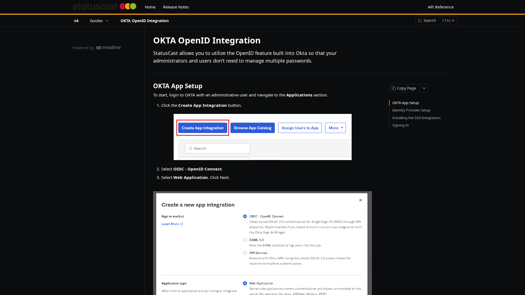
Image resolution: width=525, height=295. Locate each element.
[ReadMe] (108, 48)
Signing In (400, 125)
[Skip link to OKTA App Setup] (149, 86)
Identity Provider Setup (411, 110)
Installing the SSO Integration (416, 117)
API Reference (441, 7)
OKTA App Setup (405, 102)
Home (150, 7)
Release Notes (176, 7)
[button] (262, 137)
